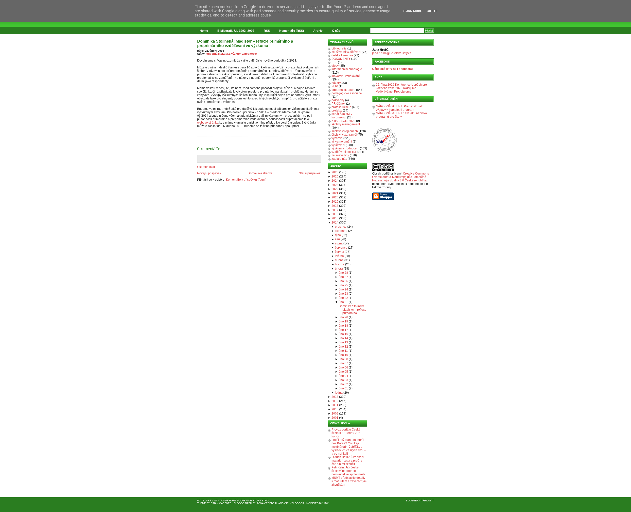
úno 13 (343, 342)
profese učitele (341, 107)
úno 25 (343, 285)
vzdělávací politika (344, 152)
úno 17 (343, 330)
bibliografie (339, 48)
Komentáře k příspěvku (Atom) (246, 179)
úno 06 (343, 367)
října (338, 235)
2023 (335, 185)
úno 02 (343, 384)
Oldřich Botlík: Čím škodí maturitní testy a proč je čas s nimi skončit (348, 460)
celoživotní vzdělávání (346, 52)
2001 (335, 417)
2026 (335, 172)
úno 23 (343, 293)
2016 (335, 214)
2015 (335, 218)
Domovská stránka (260, 173)
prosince (341, 226)
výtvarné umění (342, 141)
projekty (337, 110)
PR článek (338, 103)
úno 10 (343, 355)
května (339, 256)
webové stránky (207, 122)
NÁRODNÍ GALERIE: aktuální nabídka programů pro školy (401, 115)
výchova (337, 138)
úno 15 (343, 334)
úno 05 (343, 371)
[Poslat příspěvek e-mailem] (197, 133)
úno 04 (343, 376)
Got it (432, 11)
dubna (339, 260)
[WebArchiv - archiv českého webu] (384, 151)
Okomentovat (206, 167)
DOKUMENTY (341, 59)
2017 (335, 210)
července (341, 247)
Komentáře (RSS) (291, 30)
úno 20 (343, 317)
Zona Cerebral (267, 503)
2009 (335, 413)
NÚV (335, 86)
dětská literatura (342, 55)
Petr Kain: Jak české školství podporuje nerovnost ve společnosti (348, 471)
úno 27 (343, 277)
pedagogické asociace (347, 93)
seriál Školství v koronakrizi (342, 115)
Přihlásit (427, 500)
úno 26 (343, 281)
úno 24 (343, 289)
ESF (334, 62)
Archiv (318, 30)
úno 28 (343, 272)
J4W (325, 503)
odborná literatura (218, 53)
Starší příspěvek (309, 173)
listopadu (341, 231)
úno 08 (343, 359)
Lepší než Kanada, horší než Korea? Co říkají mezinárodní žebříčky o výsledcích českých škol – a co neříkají (349, 446)
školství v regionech (345, 131)
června (339, 252)
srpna (339, 243)
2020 (335, 197)
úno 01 (343, 388)
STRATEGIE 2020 (343, 121)
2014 (335, 222)
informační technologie (347, 69)
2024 (335, 180)
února (339, 268)
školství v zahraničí (344, 134)
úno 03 (343, 380)
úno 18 (343, 325)
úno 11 (343, 350)
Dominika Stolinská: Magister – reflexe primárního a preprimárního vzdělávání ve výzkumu (245, 43)
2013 (335, 397)
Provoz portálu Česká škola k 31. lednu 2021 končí (347, 433)
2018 (335, 206)
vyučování (338, 145)
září (337, 239)
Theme (201, 503)
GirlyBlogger (294, 503)
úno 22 (343, 298)
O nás (336, 30)
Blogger (412, 500)
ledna (339, 392)
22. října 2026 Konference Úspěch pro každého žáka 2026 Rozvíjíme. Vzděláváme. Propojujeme (401, 88)
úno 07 (343, 363)
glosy (335, 65)
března (339, 264)
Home (204, 30)
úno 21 (343, 302)
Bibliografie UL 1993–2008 (235, 30)
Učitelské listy (208, 500)
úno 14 (343, 338)
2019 (335, 201)
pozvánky (338, 100)
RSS (267, 30)
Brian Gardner (221, 503)
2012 (335, 401)
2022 (335, 189)
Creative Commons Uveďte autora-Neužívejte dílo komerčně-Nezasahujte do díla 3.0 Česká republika (400, 177)
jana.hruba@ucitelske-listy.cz (391, 53)
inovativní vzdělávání (346, 76)
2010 (335, 409)
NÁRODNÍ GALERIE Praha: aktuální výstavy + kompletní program (400, 108)
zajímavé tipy (340, 155)
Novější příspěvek (209, 173)
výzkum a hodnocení (244, 53)
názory (336, 83)
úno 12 (343, 346)
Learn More (412, 11)
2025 (335, 176)
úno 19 (343, 321)
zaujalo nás (339, 158)
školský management (346, 124)
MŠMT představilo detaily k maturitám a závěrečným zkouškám (349, 481)
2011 (335, 405)
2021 (335, 193)
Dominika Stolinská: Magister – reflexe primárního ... (352, 309)
